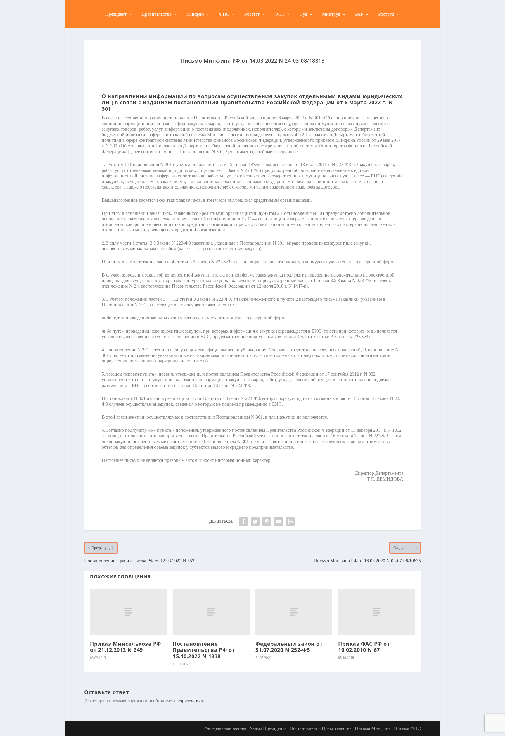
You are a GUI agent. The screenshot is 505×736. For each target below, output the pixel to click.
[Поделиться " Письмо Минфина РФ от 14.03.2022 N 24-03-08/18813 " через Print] (290, 521)
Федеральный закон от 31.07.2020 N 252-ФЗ (289, 647)
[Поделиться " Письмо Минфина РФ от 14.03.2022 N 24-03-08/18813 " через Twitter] (255, 521)
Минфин (195, 14)
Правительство (156, 14)
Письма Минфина (373, 728)
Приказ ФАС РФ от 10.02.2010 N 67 (364, 647)
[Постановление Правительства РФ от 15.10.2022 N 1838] (211, 612)
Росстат (252, 14)
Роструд (386, 14)
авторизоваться (188, 700)
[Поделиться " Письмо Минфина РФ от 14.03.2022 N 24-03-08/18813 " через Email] (278, 521)
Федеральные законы (225, 728)
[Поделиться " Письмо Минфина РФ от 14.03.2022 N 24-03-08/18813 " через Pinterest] (267, 521)
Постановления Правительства (321, 728)
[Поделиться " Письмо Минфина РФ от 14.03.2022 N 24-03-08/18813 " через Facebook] (243, 521)
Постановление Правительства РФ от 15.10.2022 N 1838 (204, 650)
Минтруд (331, 14)
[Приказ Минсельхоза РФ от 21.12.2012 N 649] (128, 612)
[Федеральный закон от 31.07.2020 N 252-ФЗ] (293, 612)
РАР (359, 14)
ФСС (279, 14)
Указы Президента (268, 728)
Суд (303, 14)
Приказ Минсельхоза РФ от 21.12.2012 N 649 (125, 647)
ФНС (224, 14)
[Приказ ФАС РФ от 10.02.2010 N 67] (376, 612)
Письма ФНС (407, 728)
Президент (116, 14)
